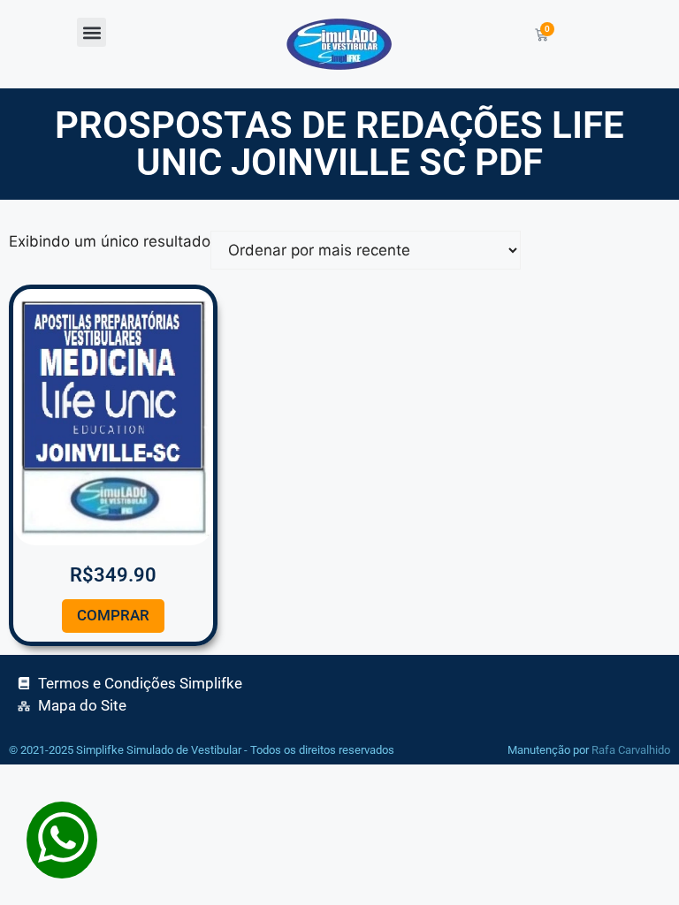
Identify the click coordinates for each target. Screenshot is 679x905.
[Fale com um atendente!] (62, 867)
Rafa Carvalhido (630, 750)
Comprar (113, 615)
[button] (91, 32)
